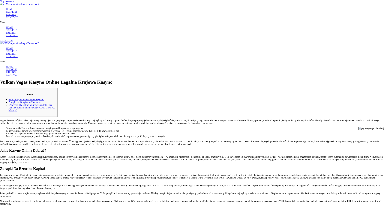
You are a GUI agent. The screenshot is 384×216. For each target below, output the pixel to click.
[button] (192, 22)
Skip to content (7, 1)
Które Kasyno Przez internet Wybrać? (26, 99)
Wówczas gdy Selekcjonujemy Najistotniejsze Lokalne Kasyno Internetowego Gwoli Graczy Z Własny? (32, 108)
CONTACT (12, 17)
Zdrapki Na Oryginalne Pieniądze (24, 102)
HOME (9, 9)
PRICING (11, 14)
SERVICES (11, 11)
